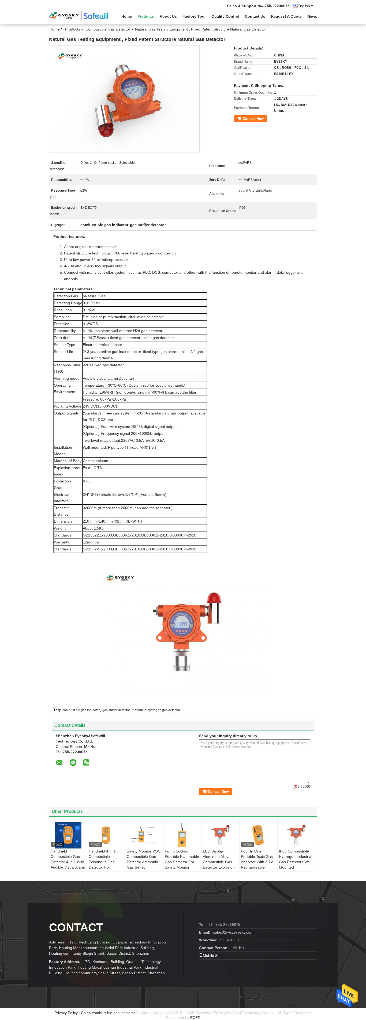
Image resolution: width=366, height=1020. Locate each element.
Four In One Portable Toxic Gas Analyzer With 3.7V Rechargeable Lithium (257, 862)
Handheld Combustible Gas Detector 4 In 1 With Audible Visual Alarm (68, 859)
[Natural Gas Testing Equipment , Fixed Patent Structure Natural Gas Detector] (124, 99)
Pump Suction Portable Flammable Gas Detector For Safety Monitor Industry (182, 862)
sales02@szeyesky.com (233, 932)
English (304, 6)
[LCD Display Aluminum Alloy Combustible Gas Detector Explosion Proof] (220, 835)
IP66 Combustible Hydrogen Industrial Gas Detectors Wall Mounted (295, 859)
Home (126, 16)
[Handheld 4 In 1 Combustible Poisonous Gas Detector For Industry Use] (106, 835)
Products (145, 16)
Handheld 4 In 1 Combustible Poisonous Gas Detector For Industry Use (102, 862)
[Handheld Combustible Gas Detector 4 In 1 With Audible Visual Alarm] (68, 835)
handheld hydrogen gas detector (156, 710)
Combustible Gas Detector (107, 29)
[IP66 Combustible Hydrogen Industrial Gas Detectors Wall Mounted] (296, 835)
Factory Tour (194, 16)
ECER (195, 1017)
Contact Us (255, 16)
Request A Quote (286, 16)
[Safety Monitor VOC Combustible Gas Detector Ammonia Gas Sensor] (144, 835)
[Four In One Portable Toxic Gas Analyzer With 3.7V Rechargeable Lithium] (258, 835)
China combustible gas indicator (108, 1013)
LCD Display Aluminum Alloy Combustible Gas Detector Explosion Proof (219, 862)
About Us (168, 16)
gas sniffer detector (116, 710)
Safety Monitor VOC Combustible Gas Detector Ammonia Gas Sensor (143, 859)
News (312, 16)
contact (76, 927)
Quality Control (225, 16)
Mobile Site (212, 955)
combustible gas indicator (81, 710)
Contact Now (253, 119)
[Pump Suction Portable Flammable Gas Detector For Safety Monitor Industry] (182, 835)
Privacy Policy (66, 1013)
